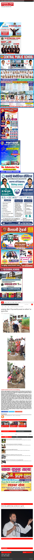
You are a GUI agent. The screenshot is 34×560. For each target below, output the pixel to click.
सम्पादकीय (19, 302)
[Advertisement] (18, 15)
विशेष (16, 302)
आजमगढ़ (5, 302)
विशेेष (4, 555)
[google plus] (32, 1)
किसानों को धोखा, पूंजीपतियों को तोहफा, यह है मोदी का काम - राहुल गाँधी (12, 506)
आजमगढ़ (11, 313)
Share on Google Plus (19, 411)
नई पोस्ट (2, 434)
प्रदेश (8, 302)
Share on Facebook (5, 411)
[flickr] (28, 1)
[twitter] (27, 1)
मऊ (10, 302)
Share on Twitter (12, 411)
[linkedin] (30, 1)
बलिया (13, 302)
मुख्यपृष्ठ (16, 434)
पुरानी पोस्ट (30, 434)
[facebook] (25, 1)
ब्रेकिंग (13, 313)
